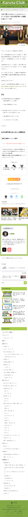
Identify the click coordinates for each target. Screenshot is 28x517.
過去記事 (7, 488)
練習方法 (7, 364)
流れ (6, 418)
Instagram (9, 252)
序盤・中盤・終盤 (9, 410)
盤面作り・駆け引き (10, 422)
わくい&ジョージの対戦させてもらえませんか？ (15, 472)
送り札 (7, 427)
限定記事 (7, 483)
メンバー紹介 (14, 511)
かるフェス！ (8, 338)
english (6, 346)
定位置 (6, 359)
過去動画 (7, 475)
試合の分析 (8, 425)
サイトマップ (18, 505)
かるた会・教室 (8, 369)
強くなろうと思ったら (10, 383)
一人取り (7, 367)
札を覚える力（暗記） (10, 385)
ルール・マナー (8, 349)
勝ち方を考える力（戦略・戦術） (13, 403)
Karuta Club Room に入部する (14, 507)
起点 (6, 432)
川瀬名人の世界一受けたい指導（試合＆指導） (14, 468)
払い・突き (8, 393)
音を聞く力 (7, 396)
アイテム (8, 511)
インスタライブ (9, 480)
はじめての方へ (10, 505)
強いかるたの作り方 (20, 203)
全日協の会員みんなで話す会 (11, 454)
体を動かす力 (8, 388)
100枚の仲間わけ (9, 362)
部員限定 (5, 459)
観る (4, 340)
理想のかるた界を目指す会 (11, 490)
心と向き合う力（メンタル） (8, 203)
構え (6, 390)
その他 (4, 451)
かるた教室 (3, 6)
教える (6, 446)
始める (5, 343)
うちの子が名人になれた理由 (11, 448)
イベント (5, 335)
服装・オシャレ (8, 457)
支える (4, 443)
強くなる (5, 380)
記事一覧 (16, 509)
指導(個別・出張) (10, 6)
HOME (15, 503)
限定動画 (7, 462)
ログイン (17, 188)
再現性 (7, 408)
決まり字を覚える (9, 351)
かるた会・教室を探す (7, 509)
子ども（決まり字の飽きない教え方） (14, 354)
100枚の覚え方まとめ (10, 356)
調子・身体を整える (9, 440)
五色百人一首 (8, 377)
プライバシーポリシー (10, 513)
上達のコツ (7, 437)
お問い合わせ (20, 513)
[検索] (25, 282)
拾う (6, 413)
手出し (7, 430)
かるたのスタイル (9, 415)
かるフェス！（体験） (20, 6)
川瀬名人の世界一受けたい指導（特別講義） (15, 465)
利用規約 (20, 511)
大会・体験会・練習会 (10, 372)
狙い (6, 400)
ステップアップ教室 (8, 332)
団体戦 (7, 420)
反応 (6, 398)
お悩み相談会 (8, 478)
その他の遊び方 (8, 375)
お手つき (7, 406)
